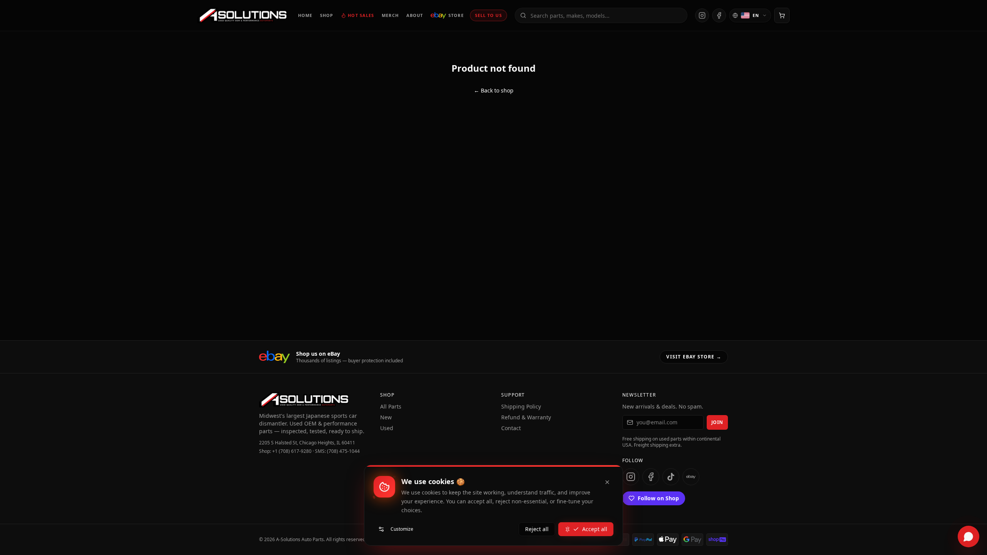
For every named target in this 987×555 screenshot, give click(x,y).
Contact (511, 428)
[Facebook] (719, 15)
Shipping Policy (521, 406)
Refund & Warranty (526, 417)
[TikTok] (670, 476)
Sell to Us (488, 15)
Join (717, 422)
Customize (402, 529)
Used (386, 428)
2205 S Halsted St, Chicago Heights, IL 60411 (307, 443)
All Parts (390, 406)
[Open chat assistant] (968, 536)
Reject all (537, 529)
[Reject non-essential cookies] (607, 482)
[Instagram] (702, 15)
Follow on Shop (658, 498)
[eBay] (690, 476)
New (386, 417)
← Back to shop (494, 90)
